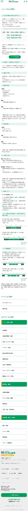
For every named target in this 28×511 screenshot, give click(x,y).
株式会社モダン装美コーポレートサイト (14, 505)
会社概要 (20, 473)
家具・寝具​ (5, 425)
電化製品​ (5, 437)
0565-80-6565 (6, 490)
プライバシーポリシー (6, 482)
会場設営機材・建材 (8, 336)
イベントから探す (15, 469)
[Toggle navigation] (2, 1)
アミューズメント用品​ (8, 370)
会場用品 (5, 330)
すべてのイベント (7, 302)
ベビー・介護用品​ (7, 442)
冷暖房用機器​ (6, 392)
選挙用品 (5, 403)
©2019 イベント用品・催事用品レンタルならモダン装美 (14, 509)
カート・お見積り (16, 478)
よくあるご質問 (12, 473)
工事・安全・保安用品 (8, 409)
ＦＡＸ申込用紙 (15, 56)
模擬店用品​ (5, 359)
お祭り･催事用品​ (7, 364)
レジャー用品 (6, 431)
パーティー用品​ (7, 347)
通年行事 (5, 308)
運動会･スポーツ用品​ (8, 376)
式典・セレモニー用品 (8, 341)
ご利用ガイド (4, 473)
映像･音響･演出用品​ (8, 353)
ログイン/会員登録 (5, 478)
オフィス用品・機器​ (8, 398)
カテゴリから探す (5, 469)
